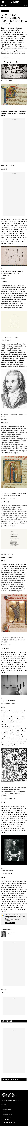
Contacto (3, 1104)
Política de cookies (6, 1109)
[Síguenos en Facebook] (2, 1122)
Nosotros (4, 1106)
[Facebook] (2, 62)
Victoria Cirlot (6, 57)
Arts (7, 993)
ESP (26, 5)
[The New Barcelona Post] (8, 1095)
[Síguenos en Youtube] (12, 1122)
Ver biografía (9, 933)
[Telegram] (14, 62)
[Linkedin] (8, 62)
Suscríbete (4, 5)
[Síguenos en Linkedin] (7, 1122)
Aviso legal (4, 1111)
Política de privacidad (7, 1114)
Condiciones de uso (6, 1116)
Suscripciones (5, 1119)
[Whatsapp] (11, 62)
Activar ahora (9, 922)
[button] (3, 2)
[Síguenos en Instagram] (9, 1122)
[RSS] (14, 1122)
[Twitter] (5, 62)
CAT (24, 5)
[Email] (17, 62)
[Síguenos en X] (4, 1122)
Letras (5, 11)
